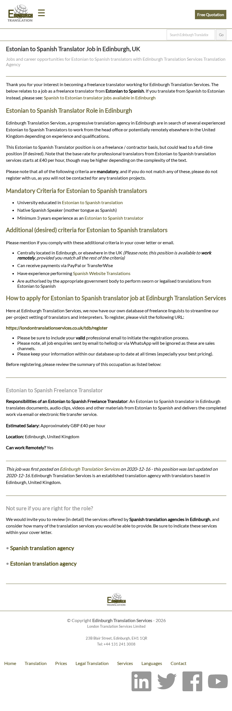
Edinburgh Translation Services (90, 469)
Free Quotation (210, 14)
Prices (61, 663)
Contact (178, 663)
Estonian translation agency (43, 563)
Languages (151, 663)
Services (125, 663)
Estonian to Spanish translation (92, 202)
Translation (36, 663)
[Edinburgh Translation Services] (20, 14)
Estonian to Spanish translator (114, 218)
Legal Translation (92, 663)
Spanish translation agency (42, 548)
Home (10, 663)
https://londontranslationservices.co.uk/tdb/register (57, 327)
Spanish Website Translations (101, 273)
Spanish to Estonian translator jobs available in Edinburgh (100, 97)
